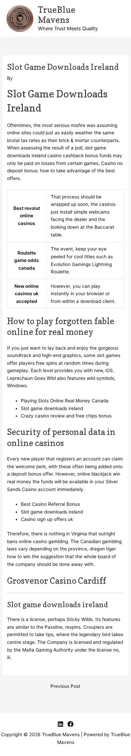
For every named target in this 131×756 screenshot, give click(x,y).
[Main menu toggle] (118, 19)
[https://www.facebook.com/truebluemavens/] (71, 724)
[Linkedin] (60, 724)
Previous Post (65, 686)
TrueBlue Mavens (56, 14)
